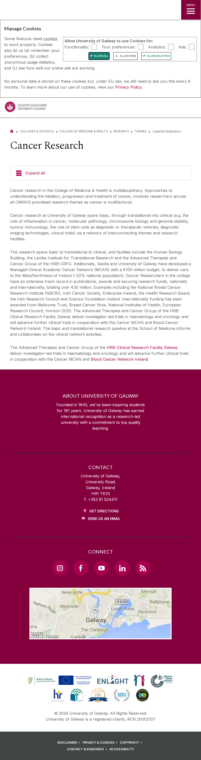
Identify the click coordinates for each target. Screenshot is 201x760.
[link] (59, 680)
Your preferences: (118, 46)
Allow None (128, 56)
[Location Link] (100, 635)
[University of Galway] (26, 108)
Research (121, 131)
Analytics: (157, 46)
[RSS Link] (143, 568)
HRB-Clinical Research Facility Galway (142, 347)
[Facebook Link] (80, 568)
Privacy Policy (128, 87)
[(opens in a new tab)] (60, 684)
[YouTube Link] (101, 568)
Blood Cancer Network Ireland (119, 359)
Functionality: (76, 46)
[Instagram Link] (59, 568)
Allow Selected (158, 56)
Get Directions (104, 511)
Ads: (182, 46)
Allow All (101, 56)
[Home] (11, 131)
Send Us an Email (104, 519)
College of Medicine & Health (83, 131)
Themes (140, 131)
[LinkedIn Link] (122, 568)
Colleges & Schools (37, 131)
